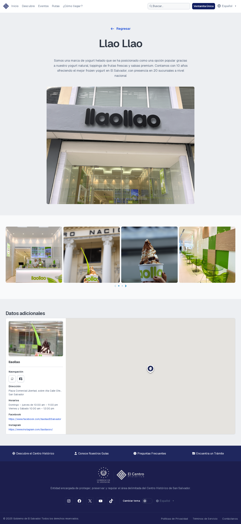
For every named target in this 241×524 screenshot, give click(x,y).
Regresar (123, 29)
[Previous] (115, 286)
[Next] (126, 286)
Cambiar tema (131, 500)
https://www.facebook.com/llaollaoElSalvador (35, 419)
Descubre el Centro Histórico (35, 453)
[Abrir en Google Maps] (20, 378)
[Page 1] (118, 286)
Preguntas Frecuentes (151, 453)
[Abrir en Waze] (12, 378)
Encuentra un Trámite (209, 453)
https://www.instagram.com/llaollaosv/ (31, 429)
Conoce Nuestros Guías (93, 453)
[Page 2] (122, 286)
